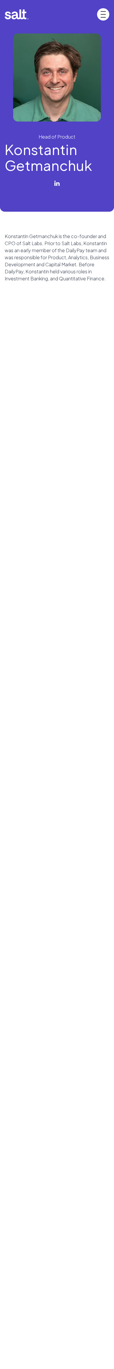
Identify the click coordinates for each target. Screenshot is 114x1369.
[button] (103, 14)
